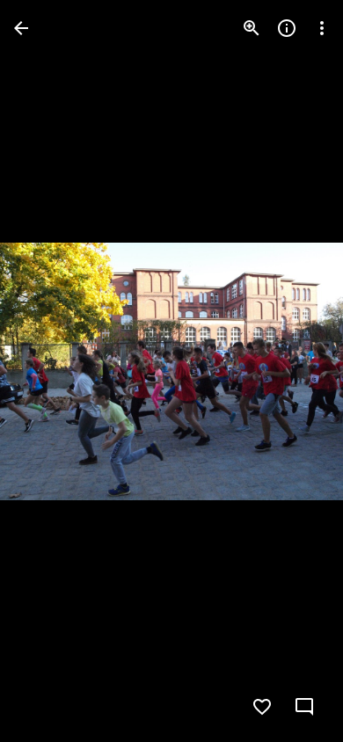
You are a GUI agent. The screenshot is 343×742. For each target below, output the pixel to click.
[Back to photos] (21, 28)
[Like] (262, 706)
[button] (49, 371)
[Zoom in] (251, 28)
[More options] (321, 28)
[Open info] (286, 28)
